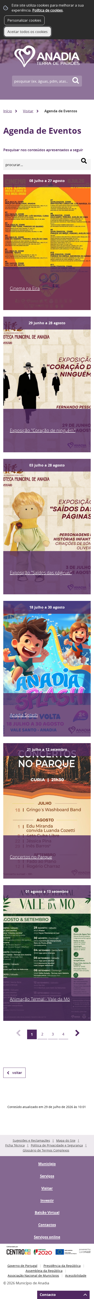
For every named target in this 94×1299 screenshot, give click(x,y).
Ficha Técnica (15, 1145)
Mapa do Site (65, 1140)
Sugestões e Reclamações (31, 1140)
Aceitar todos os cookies (27, 31)
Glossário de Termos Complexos (46, 1150)
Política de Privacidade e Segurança (57, 1145)
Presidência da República (62, 1266)
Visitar (28, 111)
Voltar (17, 1072)
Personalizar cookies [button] (24, 20)
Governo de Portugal (22, 1266)
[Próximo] (75, 1034)
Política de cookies (47, 10)
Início (7, 111)
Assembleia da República (44, 1271)
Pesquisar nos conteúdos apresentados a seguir (43, 149)
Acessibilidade (75, 1275)
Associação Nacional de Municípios (33, 1275)
